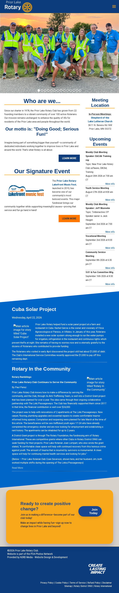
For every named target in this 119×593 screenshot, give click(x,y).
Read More (17, 467)
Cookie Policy (61, 582)
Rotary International (103, 586)
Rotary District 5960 (83, 586)
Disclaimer (107, 582)
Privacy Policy (46, 582)
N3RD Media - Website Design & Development (44, 557)
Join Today (93, 511)
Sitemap (68, 586)
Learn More (69, 158)
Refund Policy (94, 582)
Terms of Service (78, 582)
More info (110, 183)
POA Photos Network (42, 553)
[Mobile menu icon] (114, 6)
